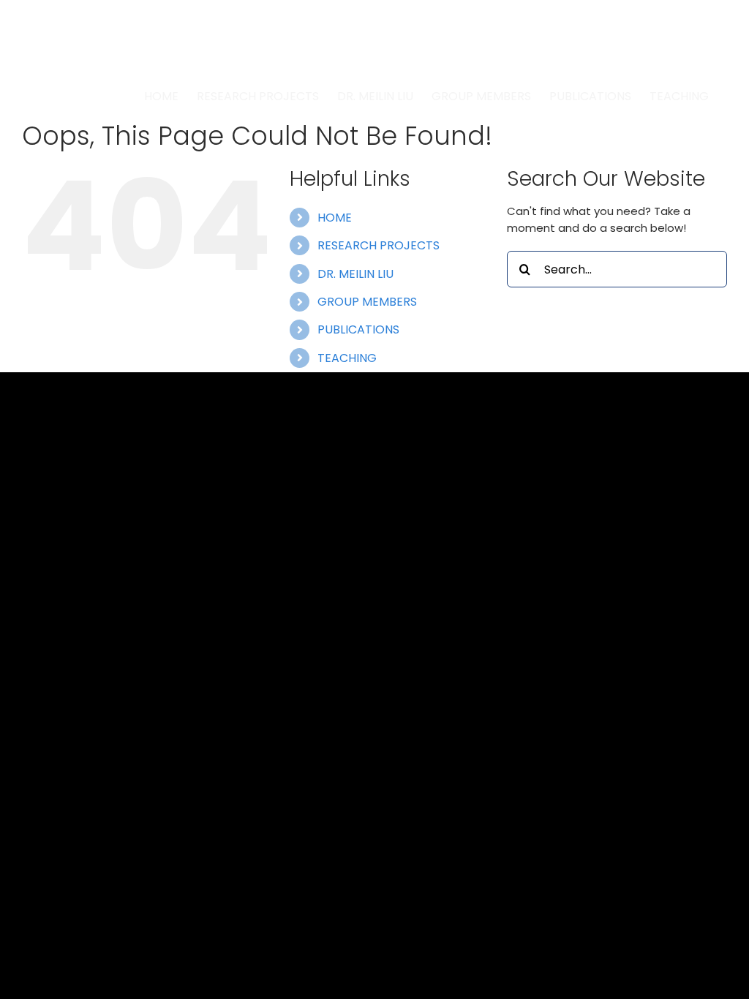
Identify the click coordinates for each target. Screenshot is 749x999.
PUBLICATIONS (358, 329)
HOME (334, 217)
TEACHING (347, 358)
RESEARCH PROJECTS (378, 245)
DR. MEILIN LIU (355, 273)
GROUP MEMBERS (367, 301)
